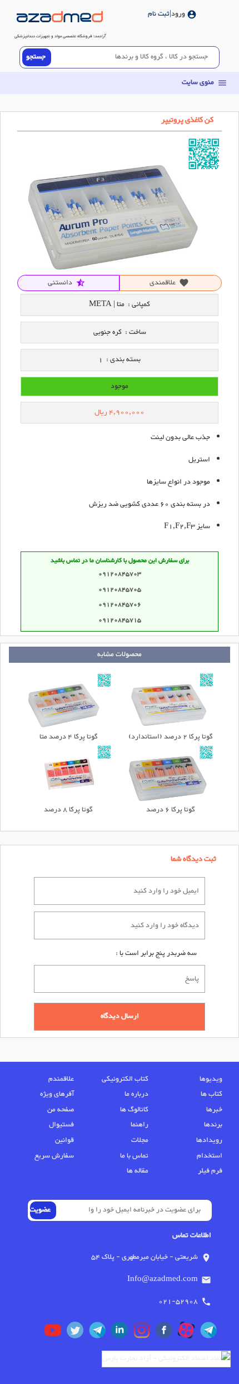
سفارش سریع (54, 1156)
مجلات (139, 1140)
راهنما (139, 1124)
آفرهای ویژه (57, 1094)
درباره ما (136, 1094)
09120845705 (119, 589)
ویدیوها (211, 1079)
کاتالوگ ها (134, 1109)
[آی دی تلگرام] (100, 1333)
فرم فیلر (210, 1171)
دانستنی (67, 282)
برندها (213, 1124)
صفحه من (60, 1109)
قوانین (64, 1140)
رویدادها (209, 1140)
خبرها (214, 1109)
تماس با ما (134, 1156)
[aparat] (189, 1333)
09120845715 (119, 620)
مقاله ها (137, 1171)
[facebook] (167, 1333)
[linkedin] (122, 1333)
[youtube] (55, 1333)
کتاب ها (211, 1094)
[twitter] (78, 1333)
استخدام (209, 1156)
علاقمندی (169, 282)
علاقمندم (61, 1079)
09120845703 (119, 574)
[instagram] (144, 1333)
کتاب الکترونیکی (125, 1079)
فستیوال (61, 1124)
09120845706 (119, 604)
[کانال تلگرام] (211, 1333)
